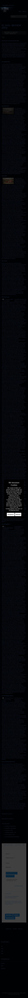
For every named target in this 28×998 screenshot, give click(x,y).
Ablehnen (18, 514)
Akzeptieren (11, 514)
